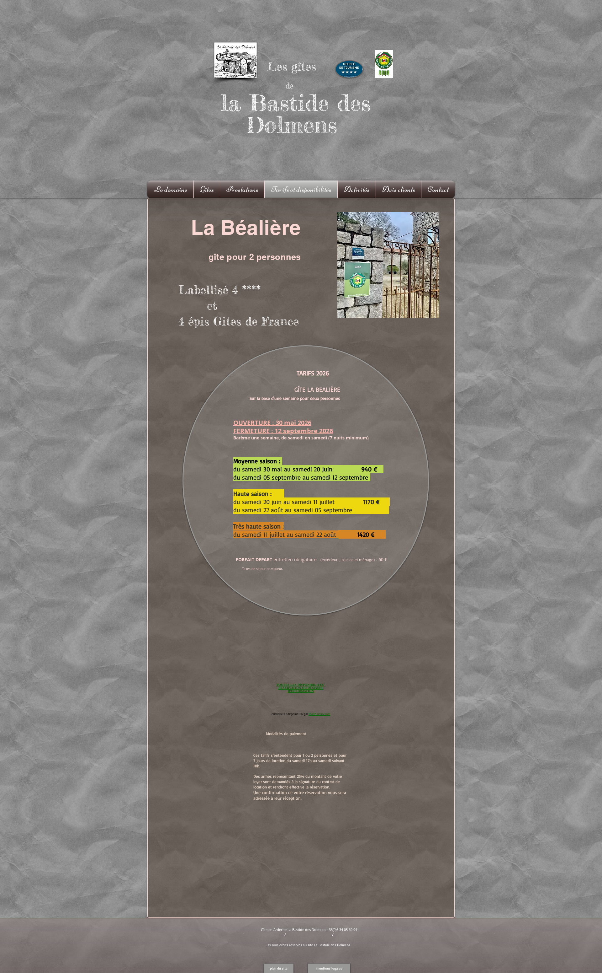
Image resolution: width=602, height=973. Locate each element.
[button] (278, 968)
